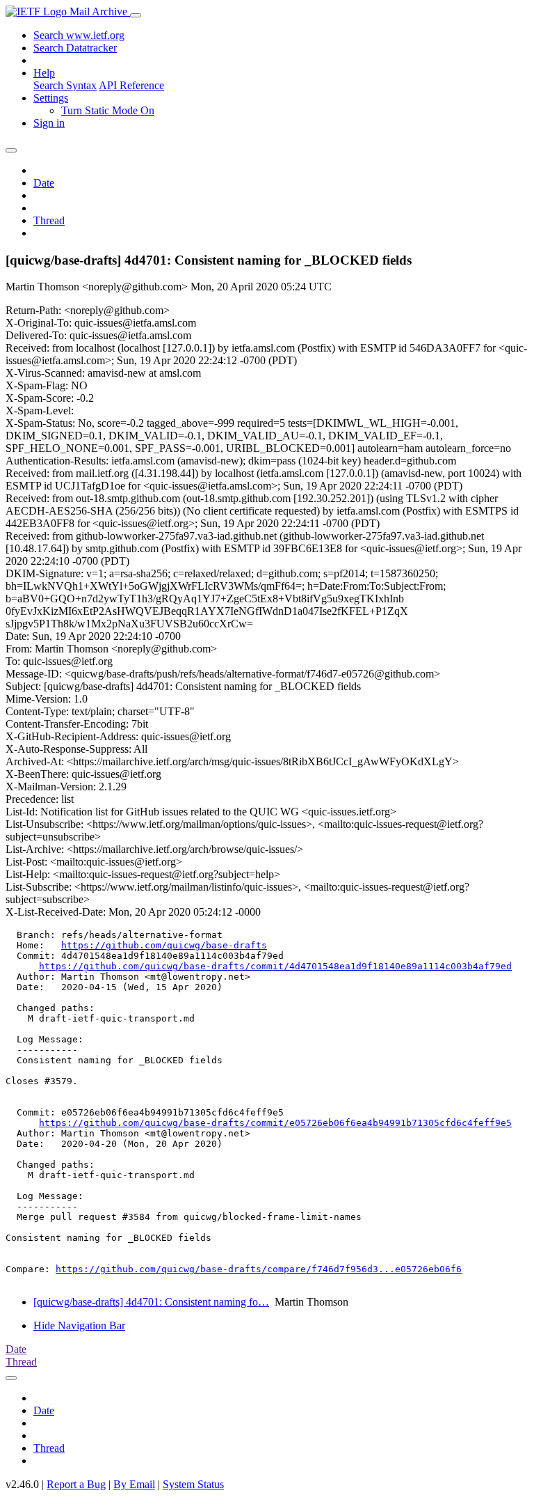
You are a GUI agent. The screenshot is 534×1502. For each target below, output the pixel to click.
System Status (193, 1484)
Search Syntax (65, 85)
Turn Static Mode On (107, 110)
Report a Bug (76, 1484)
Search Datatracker (75, 48)
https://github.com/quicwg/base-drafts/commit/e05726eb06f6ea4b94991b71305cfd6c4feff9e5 (275, 1123)
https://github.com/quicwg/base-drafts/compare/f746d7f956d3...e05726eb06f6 (259, 1269)
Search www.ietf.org (78, 35)
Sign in (49, 123)
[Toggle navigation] (135, 15)
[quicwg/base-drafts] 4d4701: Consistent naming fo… (151, 1302)
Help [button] (44, 73)
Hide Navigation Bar (79, 1325)
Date (43, 183)
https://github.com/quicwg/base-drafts (164, 945)
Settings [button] (50, 98)
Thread (49, 220)
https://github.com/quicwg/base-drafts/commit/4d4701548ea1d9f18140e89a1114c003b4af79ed (275, 966)
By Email (134, 1484)
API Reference (131, 85)
